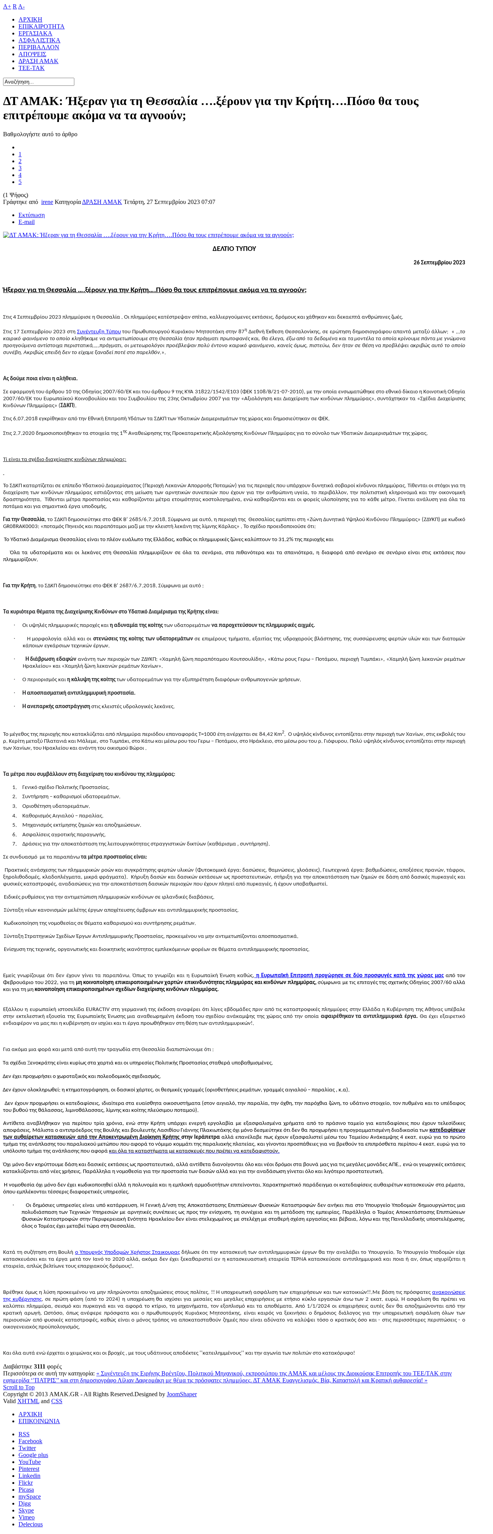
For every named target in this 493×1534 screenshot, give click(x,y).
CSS (56, 1401)
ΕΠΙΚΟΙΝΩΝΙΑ (39, 1421)
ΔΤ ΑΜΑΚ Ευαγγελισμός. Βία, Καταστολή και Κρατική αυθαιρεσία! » (340, 1380)
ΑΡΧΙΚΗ (30, 1414)
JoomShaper (182, 1394)
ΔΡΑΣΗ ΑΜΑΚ (102, 202)
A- (21, 6)
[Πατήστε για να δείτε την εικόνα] (148, 235)
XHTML (28, 1401)
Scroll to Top (19, 1387)
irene (47, 202)
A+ (7, 6)
